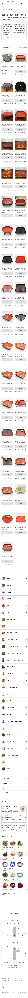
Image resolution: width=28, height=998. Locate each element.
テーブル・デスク (11, 626)
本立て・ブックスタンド (12, 755)
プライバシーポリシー (6, 980)
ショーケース (10, 673)
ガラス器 (9, 599)
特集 (2, 788)
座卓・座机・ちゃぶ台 (12, 633)
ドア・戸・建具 (10, 707)
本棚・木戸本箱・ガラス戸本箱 (14, 653)
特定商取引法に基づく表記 (7, 978)
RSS (15, 983)
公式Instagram (17, 975)
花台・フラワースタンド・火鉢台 (14, 721)
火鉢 (8, 680)
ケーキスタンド (10, 741)
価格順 (20, 47)
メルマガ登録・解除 (18, 980)
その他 (8, 768)
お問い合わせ (4, 987)
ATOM (18, 983)
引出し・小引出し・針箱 (12, 646)
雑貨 (8, 612)
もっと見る (6, 37)
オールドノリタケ (5, 778)
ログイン (4, 985)
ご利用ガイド (4, 975)
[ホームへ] (7, 4)
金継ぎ (8, 578)
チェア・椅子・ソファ (12, 639)
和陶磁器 (9, 585)
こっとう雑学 (4, 793)
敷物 (8, 762)
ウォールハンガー (11, 714)
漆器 (8, 605)
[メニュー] (26, 3)
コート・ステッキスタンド (13, 728)
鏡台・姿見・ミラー (11, 694)
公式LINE (16, 978)
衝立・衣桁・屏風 (11, 701)
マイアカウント (5, 983)
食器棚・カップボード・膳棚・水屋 (15, 660)
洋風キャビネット (11, 667)
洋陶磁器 (9, 592)
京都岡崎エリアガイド (6, 783)
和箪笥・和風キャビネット (13, 619)
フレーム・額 (10, 748)
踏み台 (8, 735)
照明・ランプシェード (12, 687)
